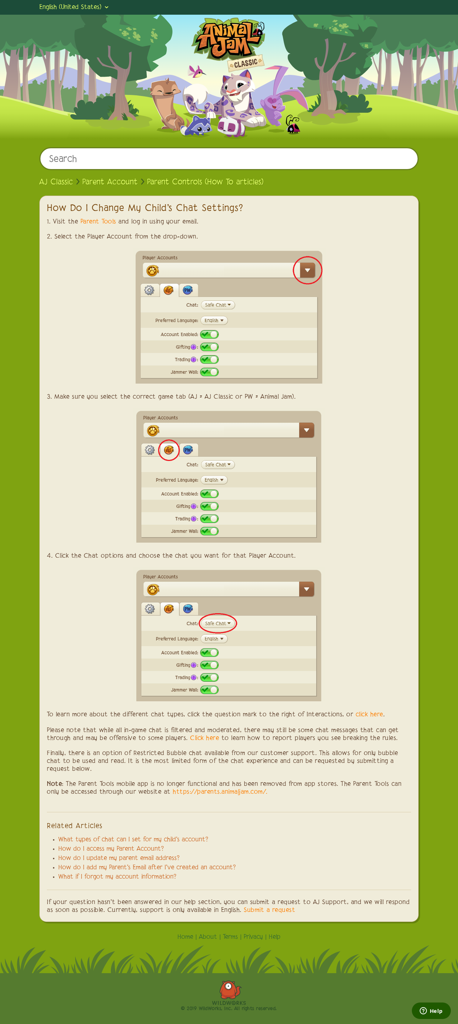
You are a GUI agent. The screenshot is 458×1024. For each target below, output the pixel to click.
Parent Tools (98, 222)
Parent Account (110, 182)
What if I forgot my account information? (117, 877)
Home (185, 937)
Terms (230, 937)
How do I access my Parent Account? (111, 849)
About (208, 937)
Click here (204, 738)
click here (369, 715)
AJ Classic (56, 182)
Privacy (253, 937)
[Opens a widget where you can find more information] (431, 1011)
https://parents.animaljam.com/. (220, 792)
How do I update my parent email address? (119, 858)
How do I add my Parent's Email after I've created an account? (147, 868)
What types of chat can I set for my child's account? (133, 840)
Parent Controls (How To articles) (205, 182)
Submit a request (269, 910)
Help (275, 937)
